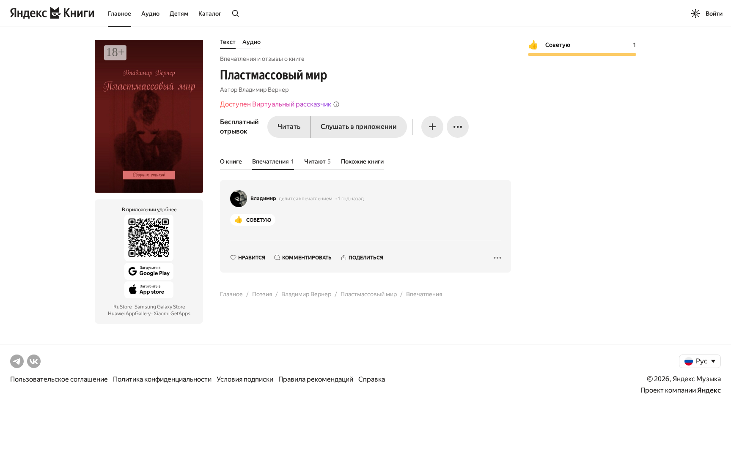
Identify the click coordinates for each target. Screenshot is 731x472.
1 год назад (351, 199)
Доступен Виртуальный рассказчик (275, 104)
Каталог (209, 13)
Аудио (150, 13)
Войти (714, 13)
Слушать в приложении (359, 127)
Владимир (263, 199)
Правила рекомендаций (315, 379)
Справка (371, 379)
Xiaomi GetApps (172, 313)
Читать (289, 127)
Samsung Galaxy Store (160, 307)
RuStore (122, 307)
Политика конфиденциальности (162, 379)
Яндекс (709, 390)
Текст (228, 41)
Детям (179, 13)
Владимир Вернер (264, 89)
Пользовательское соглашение (59, 379)
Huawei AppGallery (129, 313)
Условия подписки (245, 379)
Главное (119, 13)
